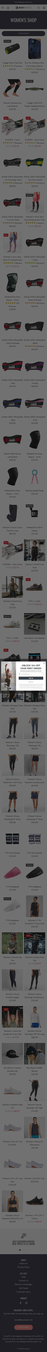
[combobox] (21, 674)
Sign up (31, 678)
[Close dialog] (44, 663)
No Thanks (31, 682)
